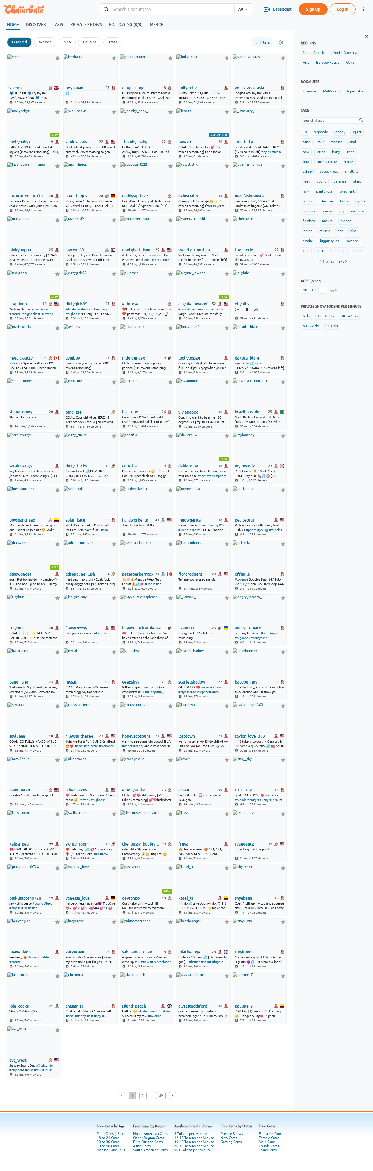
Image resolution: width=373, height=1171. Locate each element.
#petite (221, 476)
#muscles (275, 530)
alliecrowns (76, 790)
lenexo (184, 142)
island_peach (134, 1006)
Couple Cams (269, 1146)
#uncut (150, 584)
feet (306, 181)
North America (314, 53)
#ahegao (207, 687)
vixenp (15, 88)
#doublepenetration (204, 692)
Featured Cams (270, 1134)
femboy (309, 221)
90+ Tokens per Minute (192, 1150)
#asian (32, 908)
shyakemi (243, 898)
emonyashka (133, 790)
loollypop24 (189, 358)
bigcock (309, 201)
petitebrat (244, 520)
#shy (159, 692)
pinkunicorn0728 (25, 898)
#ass (90, 1016)
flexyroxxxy (76, 628)
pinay (357, 181)
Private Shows (232, 1134)
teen (351, 152)
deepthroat (329, 172)
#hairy (251, 800)
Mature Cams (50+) (112, 1150)
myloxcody (245, 466)
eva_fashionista (249, 196)
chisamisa (74, 1006)
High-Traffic (355, 91)
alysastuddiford (192, 1006)
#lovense (15, 363)
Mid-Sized (331, 91)
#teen (49, 314)
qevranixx (131, 898)
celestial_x (188, 196)
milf (321, 142)
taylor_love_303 (250, 736)
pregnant (347, 191)
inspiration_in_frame (28, 196)
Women (45, 42)
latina (320, 152)
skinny (308, 172)
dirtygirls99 (76, 304)
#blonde (241, 800)
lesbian (327, 201)
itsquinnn (18, 304)
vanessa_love (78, 898)
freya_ (184, 844)
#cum (29, 1070)
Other (351, 62)
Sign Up (313, 9)
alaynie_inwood (192, 304)
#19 (213, 206)
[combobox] (167, 9)
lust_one (130, 412)
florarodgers (190, 574)
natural (327, 221)
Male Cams (267, 1142)
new (306, 152)
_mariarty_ (245, 142)
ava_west (18, 1060)
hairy (336, 152)
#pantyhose (259, 638)
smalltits (351, 172)
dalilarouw (188, 466)
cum (306, 251)
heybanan (74, 88)
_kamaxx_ (187, 628)
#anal (105, 530)
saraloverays (20, 466)
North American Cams (150, 1134)
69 (161, 1096)
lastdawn (186, 736)
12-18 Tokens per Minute (194, 1138)
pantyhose (324, 191)
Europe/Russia (327, 62)
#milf (256, 633)
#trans (85, 800)
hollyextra (187, 88)
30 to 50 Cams (108, 1146)
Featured (19, 42)
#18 (41, 314)
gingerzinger (134, 88)
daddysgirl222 (135, 196)
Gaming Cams (231, 1142)
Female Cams (269, 1138)
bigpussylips (329, 241)
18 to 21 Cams (108, 1138)
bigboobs (321, 132)
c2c (353, 231)
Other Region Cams (148, 1138)
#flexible (100, 633)
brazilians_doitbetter (251, 412)
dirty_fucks (76, 466)
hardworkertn (135, 520)
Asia (306, 62)
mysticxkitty (21, 358)
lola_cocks (19, 1006)
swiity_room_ (78, 844)
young (322, 181)
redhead (309, 211)
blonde (345, 221)
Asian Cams (142, 1146)
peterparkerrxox (137, 574)
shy (341, 211)
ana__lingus (76, 196)
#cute (196, 530)
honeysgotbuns (136, 736)
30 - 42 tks (349, 316)
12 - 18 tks (325, 316)
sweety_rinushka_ (195, 250)
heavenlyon (20, 952)
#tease (277, 152)
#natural (250, 259)
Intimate (309, 91)
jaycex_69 (75, 250)
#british (194, 962)
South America (345, 53)
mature (336, 142)
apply (333, 290)
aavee (183, 790)
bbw (306, 162)
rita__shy (243, 790)
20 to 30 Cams (108, 1142)
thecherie (244, 250)
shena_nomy (20, 412)
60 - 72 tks (311, 326)
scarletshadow (191, 682)
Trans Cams (268, 1150)
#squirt (275, 633)
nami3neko (19, 790)
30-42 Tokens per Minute (194, 1142)
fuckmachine (326, 162)
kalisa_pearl (20, 844)
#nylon (266, 152)
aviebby (73, 358)
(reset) (315, 281)
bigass (348, 162)
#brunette (162, 259)
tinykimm (244, 952)
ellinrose (130, 304)
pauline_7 (244, 1006)
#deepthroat (131, 746)
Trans (112, 42)
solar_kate (75, 520)
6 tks (306, 316)
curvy (327, 211)
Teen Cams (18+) (110, 1134)
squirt (357, 132)
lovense (352, 241)
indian (307, 231)
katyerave (75, 952)
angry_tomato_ (249, 628)
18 (305, 132)
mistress (357, 211)
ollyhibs (242, 304)
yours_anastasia (249, 88)
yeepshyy (130, 682)
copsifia (129, 466)
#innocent (88, 309)
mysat (71, 682)
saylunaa (17, 736)
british (345, 201)
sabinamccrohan (137, 952)
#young (101, 309)
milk (306, 191)
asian (307, 142)
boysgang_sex (22, 520)
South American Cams (150, 1150)
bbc (340, 231)
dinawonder (20, 574)
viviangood (188, 412)
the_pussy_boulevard (141, 844)
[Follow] (57, 58)
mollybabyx (19, 142)
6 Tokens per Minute (190, 1134)
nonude (339, 251)
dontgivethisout (137, 250)
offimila (242, 574)
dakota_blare (247, 358)
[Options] (281, 42)
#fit (158, 584)
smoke (308, 241)
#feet (265, 633)
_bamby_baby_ (135, 142)
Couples (89, 42)
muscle (324, 231)
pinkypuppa (20, 250)
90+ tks (332, 326)
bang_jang (18, 682)
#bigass (183, 692)
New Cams (229, 1138)
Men (67, 42)
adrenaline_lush (80, 574)
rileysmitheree (79, 736)
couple (358, 251)
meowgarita (189, 520)
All (240, 9)
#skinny (150, 692)
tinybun (16, 628)
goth (361, 201)
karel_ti (185, 898)
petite (321, 251)
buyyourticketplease (141, 628)
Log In (342, 9)
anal (352, 142)
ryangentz (244, 844)
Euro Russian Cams (148, 1142)
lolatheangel (190, 952)
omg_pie (74, 412)
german (340, 181)
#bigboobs (29, 314)
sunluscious (76, 142)
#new (45, 309)
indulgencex (133, 358)
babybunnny (246, 682)
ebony (340, 132)
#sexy (215, 309)
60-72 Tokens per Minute (194, 1146)
